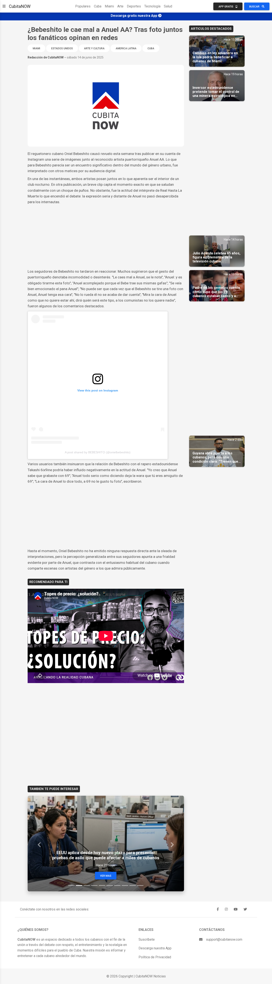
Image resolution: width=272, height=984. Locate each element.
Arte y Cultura (94, 48)
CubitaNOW (20, 6)
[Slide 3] (87, 885)
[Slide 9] (132, 885)
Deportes (134, 6)
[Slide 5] (102, 885)
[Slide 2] (79, 885)
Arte (120, 6)
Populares (83, 6)
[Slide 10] (140, 885)
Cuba (97, 6)
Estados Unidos (62, 48)
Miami (109, 6)
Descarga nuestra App (155, 948)
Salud (168, 6)
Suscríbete (147, 939)
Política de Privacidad (155, 957)
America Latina (126, 48)
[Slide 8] (125, 885)
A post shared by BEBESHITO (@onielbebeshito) (97, 452)
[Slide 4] (94, 885)
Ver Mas (105, 875)
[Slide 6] (109, 885)
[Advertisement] (106, 237)
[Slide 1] (71, 885)
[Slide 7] (117, 885)
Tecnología (152, 6)
